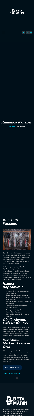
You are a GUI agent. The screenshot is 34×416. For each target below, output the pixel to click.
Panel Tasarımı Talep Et (12, 367)
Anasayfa (12, 127)
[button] (3, 32)
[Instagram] (27, 32)
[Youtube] (23, 32)
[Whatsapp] (30, 32)
